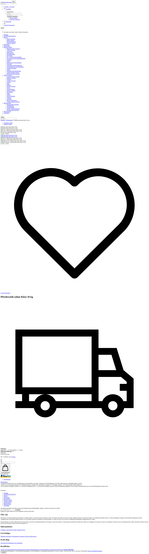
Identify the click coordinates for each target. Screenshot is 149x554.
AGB (41, 549)
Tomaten (9, 97)
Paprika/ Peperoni (11, 86)
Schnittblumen (10, 106)
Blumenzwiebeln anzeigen (13, 48)
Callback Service (21, 530)
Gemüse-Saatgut (8, 75)
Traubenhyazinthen (11, 68)
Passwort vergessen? (15, 19)
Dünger (5, 37)
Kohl (8, 83)
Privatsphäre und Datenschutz (50, 549)
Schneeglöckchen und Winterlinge (15, 67)
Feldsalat (9, 79)
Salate (8, 93)
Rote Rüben (10, 92)
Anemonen (9, 51)
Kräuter (9, 82)
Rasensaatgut (7, 46)
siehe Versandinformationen (95, 551)
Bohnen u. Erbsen (11, 78)
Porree (8, 87)
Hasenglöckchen (11, 54)
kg (1, 461)
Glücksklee (6, 113)
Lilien (8, 61)
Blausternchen (10, 53)
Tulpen (8, 69)
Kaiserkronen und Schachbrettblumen (16, 58)
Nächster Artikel (8, 124)
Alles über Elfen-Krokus (30, 536)
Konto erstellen (13, 18)
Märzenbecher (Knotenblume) (14, 62)
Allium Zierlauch (11, 50)
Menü (2, 28)
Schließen (3, 552)
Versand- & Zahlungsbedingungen (9, 549)
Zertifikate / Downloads (6, 530)
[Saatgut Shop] (6, 2)
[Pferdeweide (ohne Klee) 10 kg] (9, 135)
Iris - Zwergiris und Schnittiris (14, 57)
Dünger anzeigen (11, 39)
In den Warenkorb (5, 472)
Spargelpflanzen (11, 89)
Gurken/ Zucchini (11, 81)
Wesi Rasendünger (11, 41)
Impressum (60, 549)
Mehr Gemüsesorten (12, 100)
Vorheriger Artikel (8, 123)
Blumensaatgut (7, 103)
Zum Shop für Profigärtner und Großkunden (11, 543)
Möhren (9, 85)
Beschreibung (7, 479)
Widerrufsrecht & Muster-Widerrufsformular (28, 549)
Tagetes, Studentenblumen (13, 108)
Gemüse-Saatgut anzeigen (13, 76)
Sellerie (8, 94)
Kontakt (15, 530)
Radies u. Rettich (11, 90)
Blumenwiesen (7, 111)
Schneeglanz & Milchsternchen (14, 65)
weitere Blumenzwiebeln (13, 72)
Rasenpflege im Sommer (18, 536)
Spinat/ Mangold (11, 96)
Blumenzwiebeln (8, 47)
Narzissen (9, 64)
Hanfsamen (6, 44)
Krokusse (9, 60)
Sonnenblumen (10, 107)
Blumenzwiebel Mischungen (14, 71)
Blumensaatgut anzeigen (13, 104)
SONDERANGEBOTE (10, 36)
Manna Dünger (10, 40)
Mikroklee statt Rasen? (6, 536)
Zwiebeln (9, 99)
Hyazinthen (9, 55)
